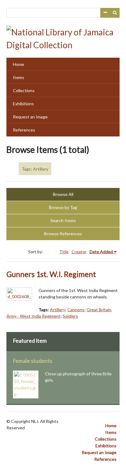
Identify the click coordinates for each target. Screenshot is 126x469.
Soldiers (70, 316)
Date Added (101, 251)
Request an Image (30, 116)
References (24, 129)
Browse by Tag (63, 207)
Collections (24, 90)
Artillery (57, 309)
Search (115, 13)
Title (64, 251)
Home (18, 64)
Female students (32, 361)
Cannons (75, 309)
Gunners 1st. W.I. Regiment (51, 274)
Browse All (63, 194)
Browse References (63, 233)
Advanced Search (105, 13)
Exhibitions (23, 103)
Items (18, 77)
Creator (79, 251)
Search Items (63, 220)
